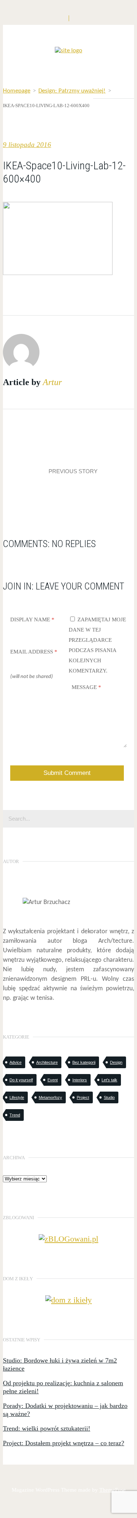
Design (116, 1062)
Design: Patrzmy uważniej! (72, 91)
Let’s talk (109, 1080)
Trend (14, 1115)
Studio (109, 1097)
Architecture (47, 1062)
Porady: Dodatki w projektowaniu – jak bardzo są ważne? (65, 1409)
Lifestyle (16, 1097)
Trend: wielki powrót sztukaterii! (46, 1428)
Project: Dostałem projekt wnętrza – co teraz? (63, 1443)
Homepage (16, 91)
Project (83, 1097)
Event (52, 1080)
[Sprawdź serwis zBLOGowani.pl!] (68, 1238)
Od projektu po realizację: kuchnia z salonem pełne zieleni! (63, 1387)
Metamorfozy (50, 1097)
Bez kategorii (83, 1062)
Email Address (33, 652)
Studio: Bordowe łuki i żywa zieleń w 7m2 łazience (60, 1364)
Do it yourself (21, 1080)
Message (86, 687)
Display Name (32, 619)
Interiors (79, 1080)
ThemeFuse (112, 1490)
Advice (15, 1062)
